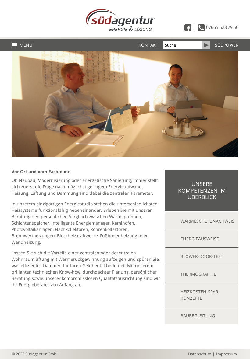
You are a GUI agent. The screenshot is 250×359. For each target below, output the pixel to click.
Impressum (226, 354)
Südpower (226, 45)
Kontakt (148, 45)
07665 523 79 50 (221, 27)
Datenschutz (199, 354)
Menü (26, 45)
